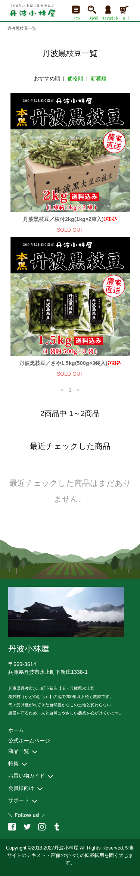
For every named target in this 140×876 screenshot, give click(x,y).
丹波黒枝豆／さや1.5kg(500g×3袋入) (63, 363)
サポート (18, 800)
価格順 (75, 78)
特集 (13, 763)
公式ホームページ (29, 741)
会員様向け (21, 788)
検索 (94, 18)
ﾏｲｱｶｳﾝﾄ (110, 18)
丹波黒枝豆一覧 (21, 28)
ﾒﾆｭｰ (78, 18)
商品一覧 (18, 751)
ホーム (16, 730)
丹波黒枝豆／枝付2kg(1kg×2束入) (63, 219)
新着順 (98, 78)
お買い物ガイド (26, 776)
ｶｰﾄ (126, 18)
